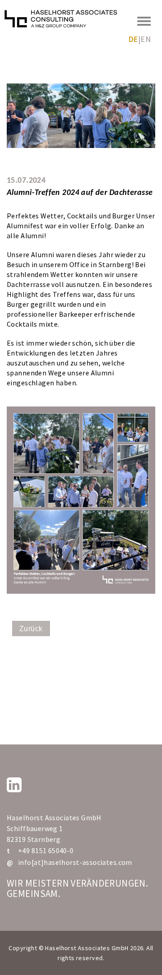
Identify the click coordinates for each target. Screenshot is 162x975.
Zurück (31, 629)
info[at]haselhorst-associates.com (75, 862)
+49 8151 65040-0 (46, 850)
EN (145, 39)
